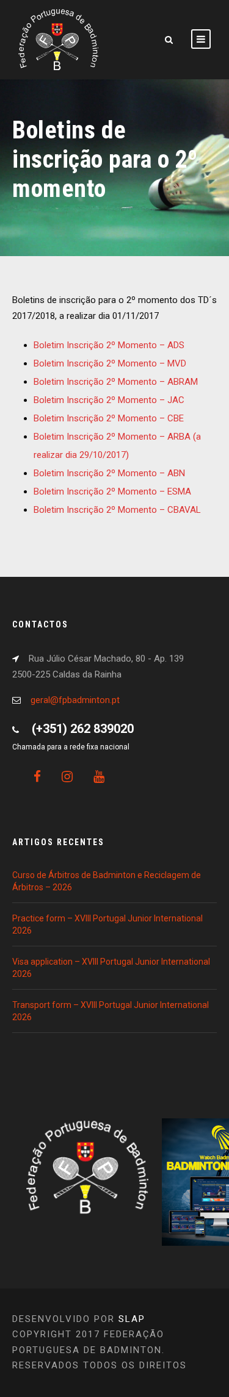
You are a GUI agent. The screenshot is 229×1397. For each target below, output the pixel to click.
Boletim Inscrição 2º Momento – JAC (109, 400)
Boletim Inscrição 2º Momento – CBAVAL (117, 509)
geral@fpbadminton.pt (75, 700)
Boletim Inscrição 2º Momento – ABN (109, 473)
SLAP (131, 1318)
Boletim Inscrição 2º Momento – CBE (109, 418)
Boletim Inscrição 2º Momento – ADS (109, 345)
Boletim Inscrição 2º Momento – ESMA (112, 491)
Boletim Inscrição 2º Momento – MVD (110, 363)
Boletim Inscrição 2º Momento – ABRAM (116, 381)
